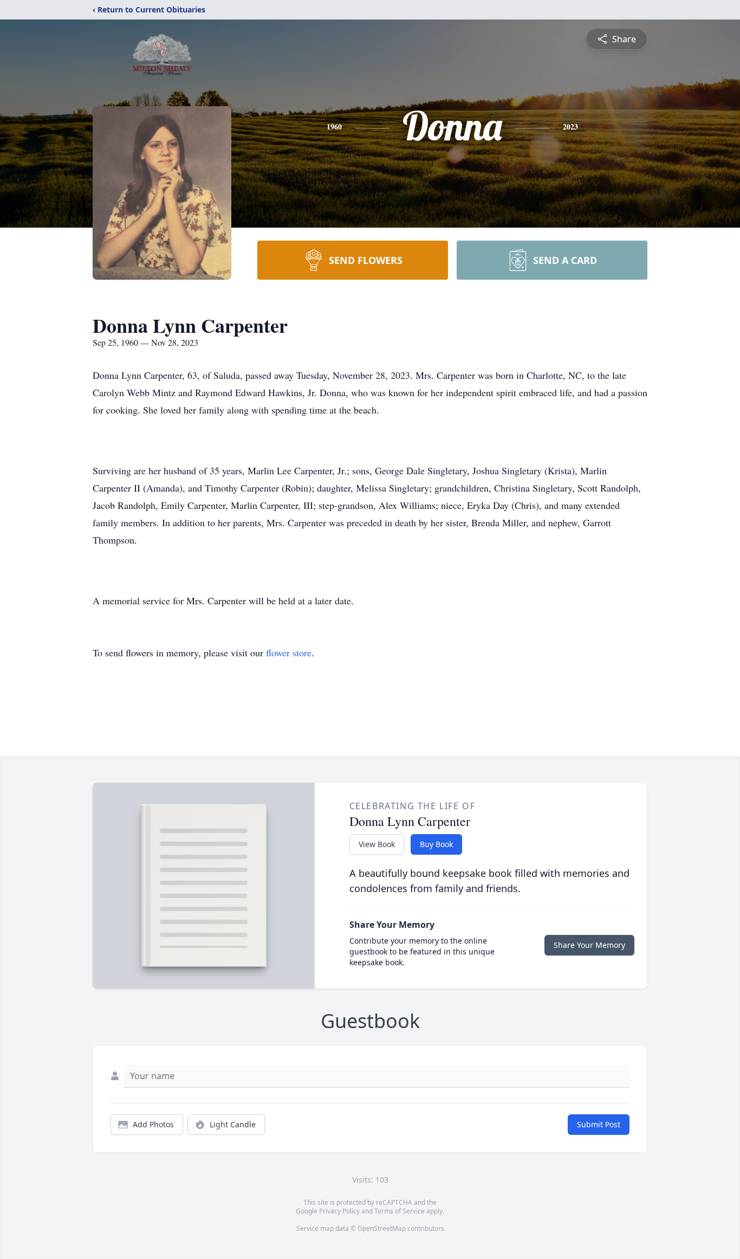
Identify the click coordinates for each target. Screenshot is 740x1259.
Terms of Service (399, 1211)
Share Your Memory (589, 945)
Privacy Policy (339, 1211)
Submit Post (598, 1124)
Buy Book (436, 844)
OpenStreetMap (382, 1228)
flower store (288, 652)
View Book (377, 844)
